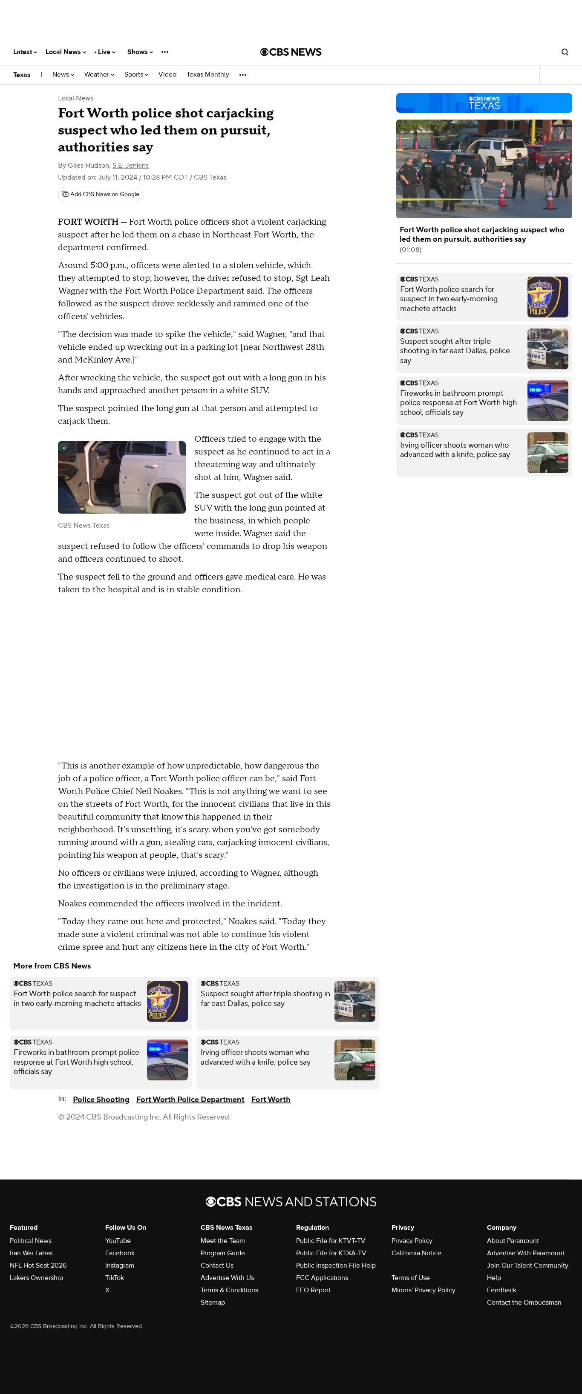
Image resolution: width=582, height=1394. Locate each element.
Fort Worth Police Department (190, 1100)
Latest (23, 52)
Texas (22, 75)
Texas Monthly (208, 75)
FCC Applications (322, 1277)
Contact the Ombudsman (524, 1302)
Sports (134, 75)
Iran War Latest (31, 1253)
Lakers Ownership (36, 1277)
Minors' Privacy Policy (423, 1290)
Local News (64, 52)
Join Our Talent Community (527, 1265)
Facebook (120, 1253)
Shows (138, 52)
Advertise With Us (227, 1277)
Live (105, 52)
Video (167, 75)
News (61, 75)
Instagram (119, 1265)
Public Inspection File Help (336, 1265)
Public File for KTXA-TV (331, 1253)
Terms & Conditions (229, 1290)
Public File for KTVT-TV (331, 1240)
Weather (97, 75)
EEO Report (313, 1290)
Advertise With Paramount (526, 1253)
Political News (31, 1240)
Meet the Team (223, 1240)
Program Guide (223, 1253)
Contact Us (217, 1265)
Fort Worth (271, 1100)
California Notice (416, 1253)
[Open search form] (565, 52)
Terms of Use (411, 1277)
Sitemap (213, 1302)
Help (494, 1277)
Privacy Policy (412, 1240)
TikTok (114, 1277)
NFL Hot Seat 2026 (38, 1265)
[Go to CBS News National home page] (291, 52)
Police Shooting (101, 1100)
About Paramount (513, 1240)
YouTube (118, 1240)
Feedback (501, 1290)
